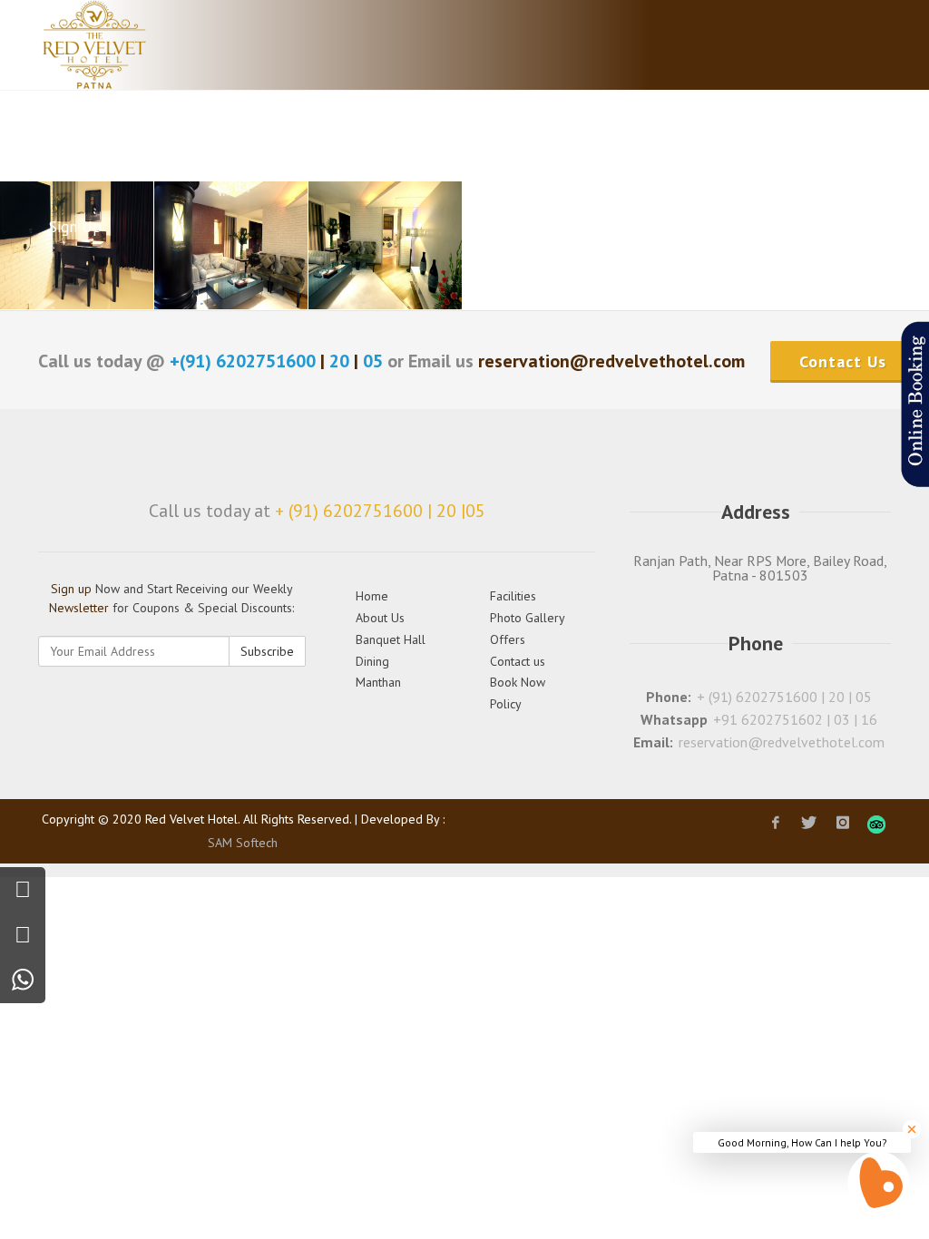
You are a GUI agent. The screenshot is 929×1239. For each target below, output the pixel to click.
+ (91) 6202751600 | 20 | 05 (784, 697)
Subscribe (267, 651)
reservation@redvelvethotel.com (782, 742)
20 (339, 361)
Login (818, 136)
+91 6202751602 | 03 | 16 (795, 719)
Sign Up (75, 227)
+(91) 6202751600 (245, 361)
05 (373, 361)
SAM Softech (243, 842)
